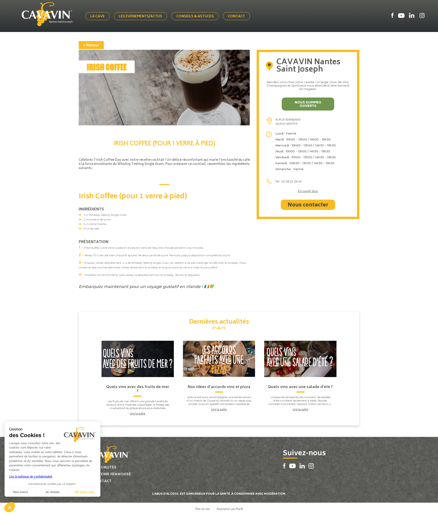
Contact (236, 16)
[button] (9, 507)
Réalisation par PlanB (230, 508)
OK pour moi (84, 492)
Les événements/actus (140, 16)
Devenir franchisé (112, 474)
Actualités (105, 467)
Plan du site (203, 508)
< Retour (91, 45)
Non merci (20, 492)
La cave (97, 16)
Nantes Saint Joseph (61, 22)
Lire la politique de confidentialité (30, 476)
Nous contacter (308, 205)
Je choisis (52, 492)
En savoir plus (308, 192)
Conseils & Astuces (195, 16)
